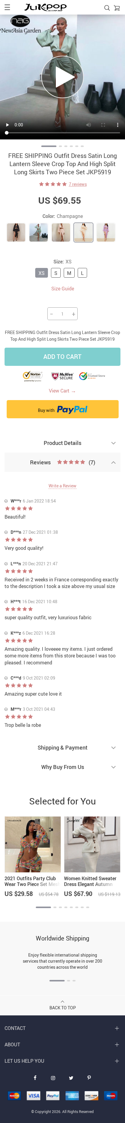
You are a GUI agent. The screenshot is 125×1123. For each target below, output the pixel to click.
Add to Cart (62, 357)
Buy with (47, 410)
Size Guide (62, 288)
